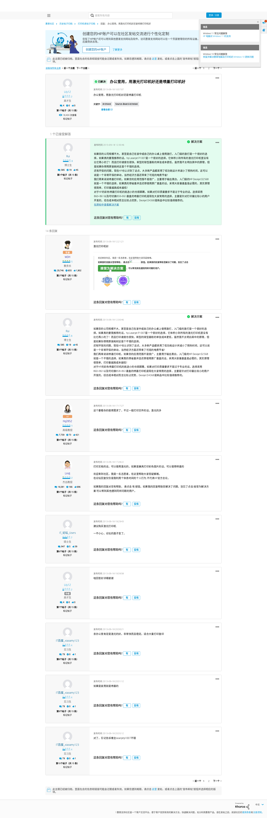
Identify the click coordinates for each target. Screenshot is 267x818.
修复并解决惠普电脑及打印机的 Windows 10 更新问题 (228, 56)
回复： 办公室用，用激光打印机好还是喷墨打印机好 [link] (126, 23)
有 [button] (127, 217)
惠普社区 (49, 23)
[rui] (68, 147)
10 (59, 763)
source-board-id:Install (126, 104)
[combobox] (130, 15)
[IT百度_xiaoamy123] (67, 632)
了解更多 (117, 49)
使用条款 (246, 812)
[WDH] (67, 244)
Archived (107, 104)
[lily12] (67, 83)
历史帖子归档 (65, 23)
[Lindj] (67, 465)
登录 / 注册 (214, 15)
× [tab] (258, 22)
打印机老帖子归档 (86, 23)
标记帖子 (67, 118)
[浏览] (48, 15)
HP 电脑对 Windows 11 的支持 (217, 36)
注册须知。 (258, 812)
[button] (217, 78)
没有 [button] (136, 217)
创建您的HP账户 (96, 49)
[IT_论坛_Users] (67, 524)
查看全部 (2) (107, 109)
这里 (154, 58)
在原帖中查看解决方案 (106, 204)
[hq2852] (67, 408)
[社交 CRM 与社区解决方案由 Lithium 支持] (242, 805)
